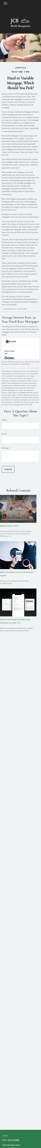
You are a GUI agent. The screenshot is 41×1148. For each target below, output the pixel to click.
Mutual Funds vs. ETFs (9, 526)
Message (5, 448)
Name (4, 420)
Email (4, 434)
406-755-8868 (13, 1140)
